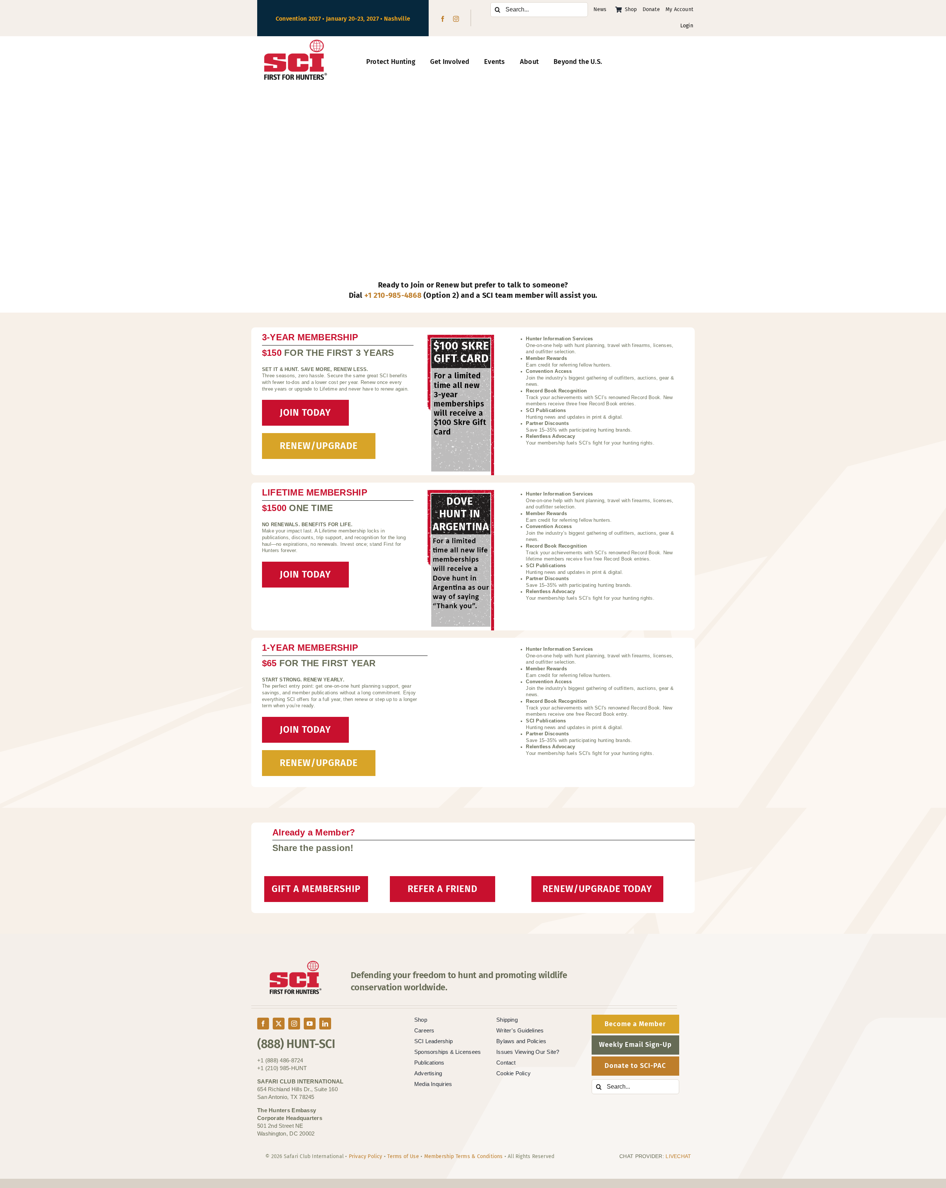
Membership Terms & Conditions (463, 1156)
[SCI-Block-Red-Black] (295, 43)
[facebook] (443, 19)
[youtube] (310, 1023)
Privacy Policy (365, 1156)
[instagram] (456, 19)
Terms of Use (403, 1156)
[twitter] (279, 1023)
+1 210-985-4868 (393, 295)
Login (686, 26)
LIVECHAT (678, 1156)
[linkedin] (325, 1023)
